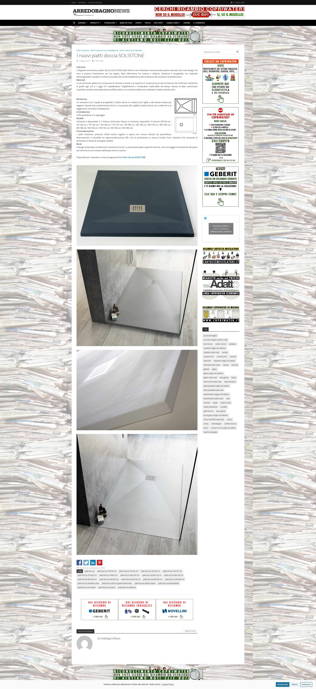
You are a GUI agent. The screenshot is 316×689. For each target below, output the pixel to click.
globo (214, 369)
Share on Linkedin (93, 562)
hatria (233, 377)
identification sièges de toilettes (216, 394)
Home (74, 2)
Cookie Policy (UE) (94, 2)
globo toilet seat (210, 377)
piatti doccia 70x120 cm (128, 571)
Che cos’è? (158, 23)
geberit (206, 369)
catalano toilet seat (211, 352)
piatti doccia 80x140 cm (173, 575)
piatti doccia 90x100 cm (109, 579)
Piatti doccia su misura (131, 50)
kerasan (207, 403)
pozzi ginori (220, 411)
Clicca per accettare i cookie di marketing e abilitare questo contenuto (221, 229)
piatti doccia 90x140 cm (152, 579)
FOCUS (147, 23)
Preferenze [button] (306, 684)
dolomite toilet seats (212, 365)
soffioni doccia (230, 423)
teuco (206, 428)
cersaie (225, 352)
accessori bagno (210, 335)
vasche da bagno (210, 432)
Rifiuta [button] (294, 684)
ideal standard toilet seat (213, 390)
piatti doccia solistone (127, 587)
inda (228, 398)
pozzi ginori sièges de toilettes (216, 415)
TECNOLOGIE (109, 23)
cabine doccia (220, 344)
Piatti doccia (83, 50)
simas (206, 423)
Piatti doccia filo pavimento (104, 50)
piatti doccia (89, 571)
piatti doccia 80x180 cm (87, 579)
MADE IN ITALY (126, 23)
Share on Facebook (79, 562)
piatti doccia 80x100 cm (129, 575)
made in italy (225, 403)
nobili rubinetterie (210, 407)
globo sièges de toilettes (213, 373)
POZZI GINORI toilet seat (214, 419)
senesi (229, 419)
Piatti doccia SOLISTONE (133, 157)
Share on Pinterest (99, 562)
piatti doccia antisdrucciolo (88, 583)
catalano (232, 344)
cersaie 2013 (222, 356)
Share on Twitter (86, 562)
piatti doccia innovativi (86, 587)
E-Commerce (199, 23)
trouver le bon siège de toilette (223, 428)
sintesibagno (216, 423)
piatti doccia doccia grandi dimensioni (117, 583)
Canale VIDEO (172, 23)
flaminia (235, 365)
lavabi (215, 403)
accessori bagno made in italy (215, 340)
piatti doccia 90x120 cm (130, 579)
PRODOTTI (94, 23)
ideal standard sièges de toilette (216, 386)
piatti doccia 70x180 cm (87, 575)
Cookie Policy (168, 684)
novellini (223, 407)
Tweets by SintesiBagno (221, 229)
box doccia (208, 344)
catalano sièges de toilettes (215, 348)
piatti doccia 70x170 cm (172, 571)
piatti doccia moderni (106, 587)
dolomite (207, 361)
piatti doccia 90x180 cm (174, 579)
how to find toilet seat (212, 382)
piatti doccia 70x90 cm (109, 575)
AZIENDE (81, 23)
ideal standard (230, 382)
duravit (226, 365)
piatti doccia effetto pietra (145, 583)
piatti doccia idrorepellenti (168, 583)
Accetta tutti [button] (282, 684)
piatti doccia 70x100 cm (106, 571)
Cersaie (186, 23)
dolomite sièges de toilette (224, 361)
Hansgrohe (224, 377)
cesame (233, 356)
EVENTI (139, 23)
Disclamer (82, 2)
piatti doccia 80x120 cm (151, 575)
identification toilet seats (213, 398)
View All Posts (190, 631)
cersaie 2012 (209, 356)
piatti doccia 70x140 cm (150, 571)
